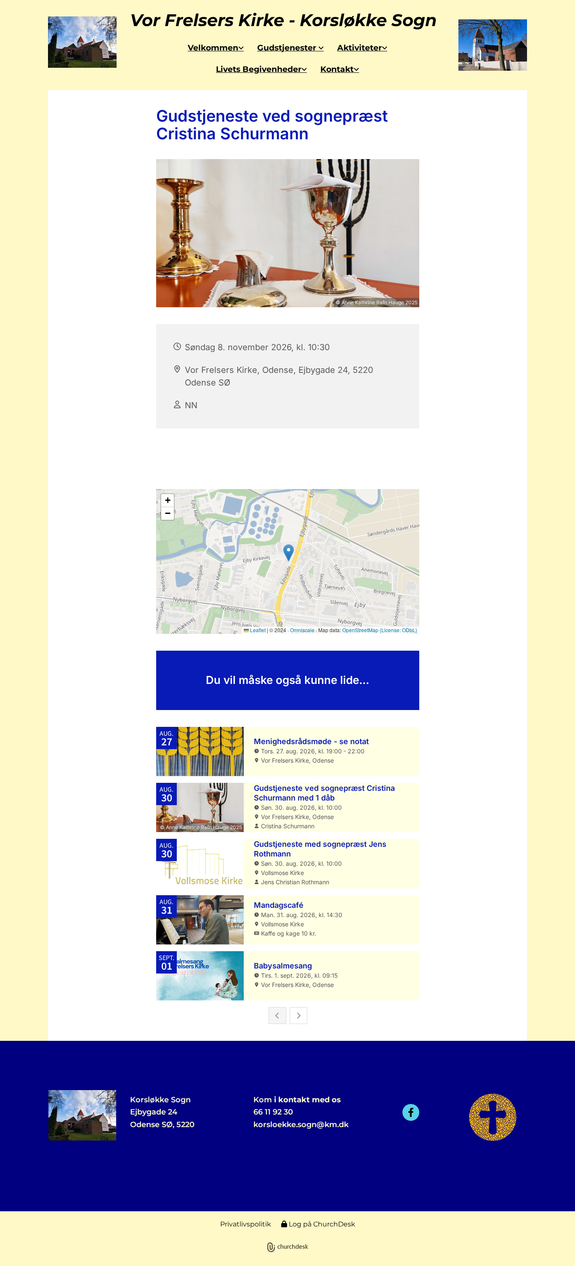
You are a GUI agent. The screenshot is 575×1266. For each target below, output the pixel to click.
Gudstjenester (287, 48)
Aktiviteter (359, 48)
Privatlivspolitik (245, 1224)
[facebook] (410, 1112)
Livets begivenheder (258, 69)
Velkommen (213, 48)
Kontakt (337, 69)
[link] (215, 48)
